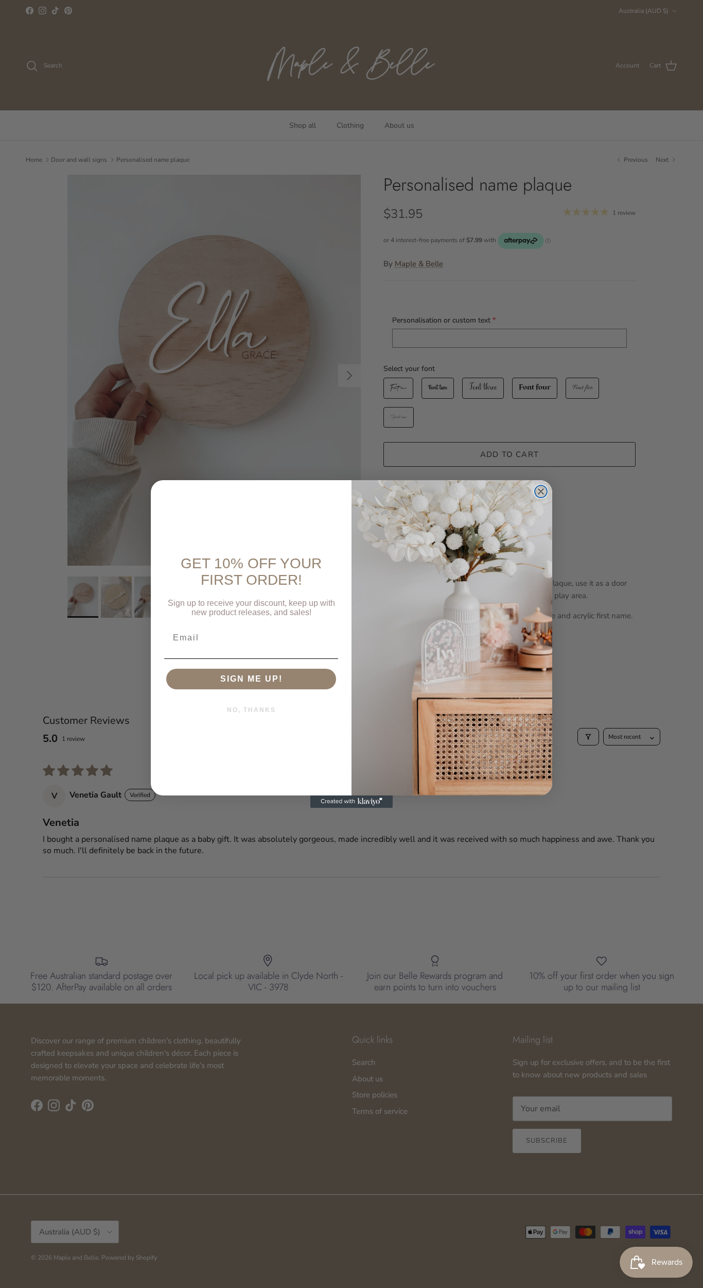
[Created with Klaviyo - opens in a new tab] (351, 801)
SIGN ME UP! (251, 678)
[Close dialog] (541, 491)
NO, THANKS (251, 710)
